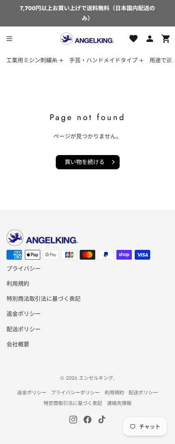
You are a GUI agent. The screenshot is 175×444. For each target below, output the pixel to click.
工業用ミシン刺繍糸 (31, 60)
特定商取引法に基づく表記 (73, 403)
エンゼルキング (96, 378)
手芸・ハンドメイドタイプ (103, 60)
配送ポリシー (24, 329)
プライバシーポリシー (75, 392)
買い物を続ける (85, 162)
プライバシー (24, 269)
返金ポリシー (24, 314)
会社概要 (18, 344)
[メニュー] (9, 38)
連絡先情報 (119, 403)
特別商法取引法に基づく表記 (44, 299)
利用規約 (18, 284)
